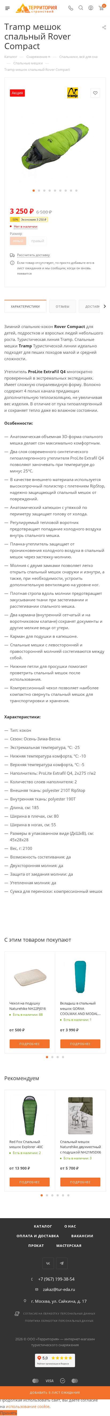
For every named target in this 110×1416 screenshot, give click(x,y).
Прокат (36, 1245)
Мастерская (69, 1245)
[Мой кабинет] (90, 8)
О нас (70, 1226)
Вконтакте (48, 1263)
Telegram (62, 1263)
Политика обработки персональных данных (59, 1321)
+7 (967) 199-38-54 (56, 1279)
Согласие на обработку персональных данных (59, 1313)
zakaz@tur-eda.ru (59, 1289)
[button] (33, 190)
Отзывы (62, 306)
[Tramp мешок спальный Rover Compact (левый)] (55, 146)
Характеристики (25, 306)
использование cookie (27, 1406)
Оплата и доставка (38, 1235)
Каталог (43, 1226)
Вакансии (82, 1235)
